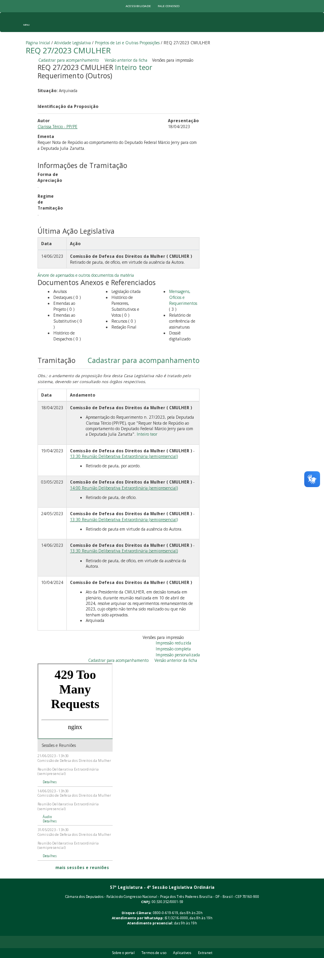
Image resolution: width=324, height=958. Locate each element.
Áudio (47, 817)
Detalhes (50, 782)
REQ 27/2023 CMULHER (68, 50)
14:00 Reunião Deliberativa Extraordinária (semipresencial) (124, 488)
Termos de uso (153, 952)
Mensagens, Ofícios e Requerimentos (183, 297)
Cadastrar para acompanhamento (69, 60)
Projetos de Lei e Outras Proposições (127, 42)
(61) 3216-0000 (176, 918)
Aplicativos (182, 952)
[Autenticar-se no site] (296, 931)
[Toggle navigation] (26, 22)
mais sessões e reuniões (82, 867)
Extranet (205, 952)
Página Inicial (38, 42)
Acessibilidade (138, 6)
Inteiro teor (133, 67)
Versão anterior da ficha (126, 60)
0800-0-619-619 (165, 913)
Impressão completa (173, 649)
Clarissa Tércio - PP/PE (57, 126)
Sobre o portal (123, 952)
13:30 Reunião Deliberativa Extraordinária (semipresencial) (124, 456)
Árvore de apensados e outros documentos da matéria (86, 275)
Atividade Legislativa (72, 42)
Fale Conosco (168, 6)
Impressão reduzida (173, 643)
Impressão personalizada (178, 655)
